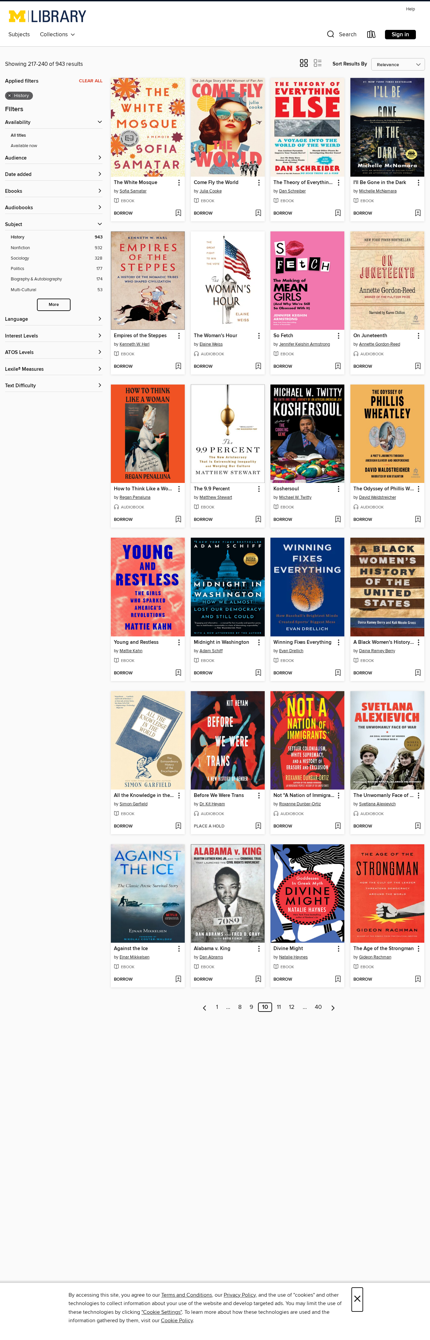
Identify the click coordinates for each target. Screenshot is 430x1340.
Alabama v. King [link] (212, 949)
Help (410, 9)
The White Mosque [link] (135, 183)
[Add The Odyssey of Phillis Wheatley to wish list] (418, 520)
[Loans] (371, 35)
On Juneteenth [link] (370, 336)
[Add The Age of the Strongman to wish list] (418, 979)
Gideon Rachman (375, 957)
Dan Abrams (211, 957)
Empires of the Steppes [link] (140, 336)
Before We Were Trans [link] (219, 796)
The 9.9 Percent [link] (212, 489)
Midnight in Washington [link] (221, 642)
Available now (24, 145)
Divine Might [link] (288, 949)
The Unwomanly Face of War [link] (384, 796)
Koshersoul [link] (286, 489)
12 (292, 1007)
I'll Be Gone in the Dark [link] (379, 183)
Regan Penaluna (135, 497)
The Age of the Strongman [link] (383, 949)
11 (279, 1007)
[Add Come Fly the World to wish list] (258, 213)
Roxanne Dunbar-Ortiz (300, 804)
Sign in (400, 34)
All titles (18, 135)
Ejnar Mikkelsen (134, 957)
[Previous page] (204, 1007)
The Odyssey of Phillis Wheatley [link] (384, 489)
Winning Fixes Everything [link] (302, 642)
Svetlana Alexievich (377, 804)
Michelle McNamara (378, 191)
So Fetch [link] (283, 336)
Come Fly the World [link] (216, 183)
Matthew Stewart (216, 497)
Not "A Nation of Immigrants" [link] (304, 796)
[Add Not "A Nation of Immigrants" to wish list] (338, 826)
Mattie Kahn (131, 651)
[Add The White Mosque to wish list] (178, 213)
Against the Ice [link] (131, 949)
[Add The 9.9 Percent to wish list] (258, 520)
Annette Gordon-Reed (379, 344)
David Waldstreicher (377, 497)
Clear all (90, 81)
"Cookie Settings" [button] (161, 1312)
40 (318, 1007)
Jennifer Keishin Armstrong (304, 344)
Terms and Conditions (186, 1295)
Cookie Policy (177, 1320)
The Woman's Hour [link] (215, 336)
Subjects (19, 34)
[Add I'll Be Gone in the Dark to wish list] (418, 213)
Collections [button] (55, 34)
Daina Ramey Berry (377, 651)
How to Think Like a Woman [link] (144, 489)
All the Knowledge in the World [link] (144, 796)
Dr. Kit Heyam (212, 804)
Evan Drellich (291, 651)
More (54, 305)
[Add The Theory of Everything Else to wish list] (338, 213)
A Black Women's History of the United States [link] (384, 642)
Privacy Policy (240, 1295)
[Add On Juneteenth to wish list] (418, 366)
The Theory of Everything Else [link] (304, 183)
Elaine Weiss (211, 344)
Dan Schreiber (292, 191)
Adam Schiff (211, 651)
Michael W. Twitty (295, 497)
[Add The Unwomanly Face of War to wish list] (418, 826)
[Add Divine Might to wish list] (338, 979)
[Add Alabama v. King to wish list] (258, 979)
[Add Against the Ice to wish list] (178, 979)
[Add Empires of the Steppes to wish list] (178, 366)
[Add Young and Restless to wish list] (178, 673)
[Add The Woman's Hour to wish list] (258, 366)
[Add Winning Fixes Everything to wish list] (338, 673)
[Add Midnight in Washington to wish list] (258, 673)
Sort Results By (350, 64)
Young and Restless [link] (136, 642)
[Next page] (333, 1007)
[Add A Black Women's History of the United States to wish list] (418, 673)
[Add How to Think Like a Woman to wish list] (178, 520)
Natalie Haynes (293, 957)
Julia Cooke (211, 191)
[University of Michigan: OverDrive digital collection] (47, 16)
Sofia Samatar (133, 191)
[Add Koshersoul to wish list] (338, 520)
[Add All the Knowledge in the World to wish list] (178, 826)
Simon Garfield (133, 804)
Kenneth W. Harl (134, 344)
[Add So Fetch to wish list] (338, 366)
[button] (340, 35)
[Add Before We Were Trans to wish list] (258, 826)
